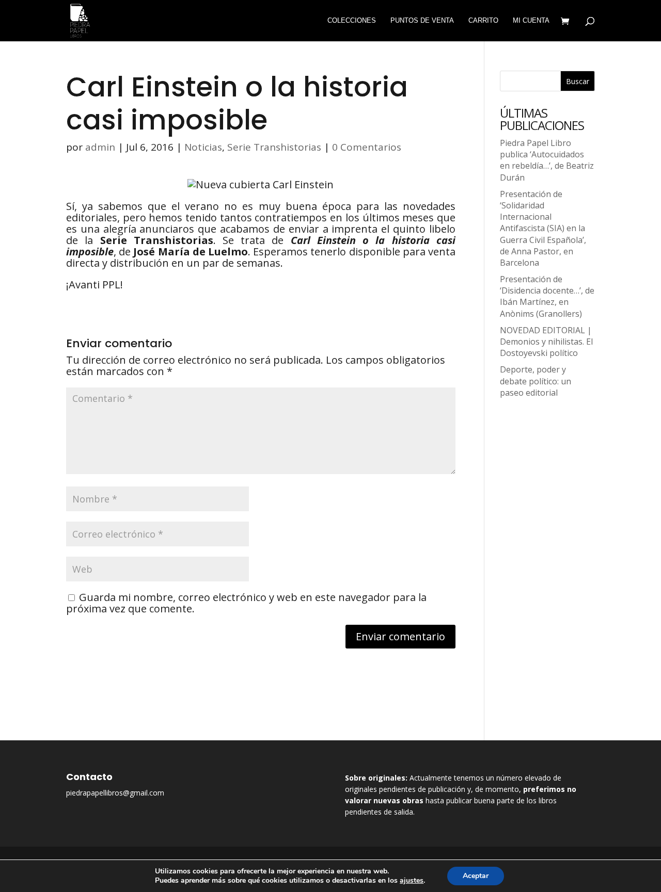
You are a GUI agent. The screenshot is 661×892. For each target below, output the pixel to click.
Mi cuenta (531, 20)
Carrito (483, 20)
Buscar (577, 81)
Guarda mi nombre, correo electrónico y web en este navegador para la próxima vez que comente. (246, 602)
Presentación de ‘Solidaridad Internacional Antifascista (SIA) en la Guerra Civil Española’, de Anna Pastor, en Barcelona (543, 228)
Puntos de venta (422, 20)
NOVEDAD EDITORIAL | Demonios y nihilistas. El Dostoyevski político (546, 342)
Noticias (203, 147)
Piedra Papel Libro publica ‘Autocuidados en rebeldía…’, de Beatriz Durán (547, 160)
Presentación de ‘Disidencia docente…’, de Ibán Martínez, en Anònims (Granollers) (547, 296)
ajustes (411, 880)
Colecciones (351, 20)
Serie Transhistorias (274, 147)
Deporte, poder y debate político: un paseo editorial (535, 381)
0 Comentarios (366, 147)
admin (100, 147)
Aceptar (476, 876)
